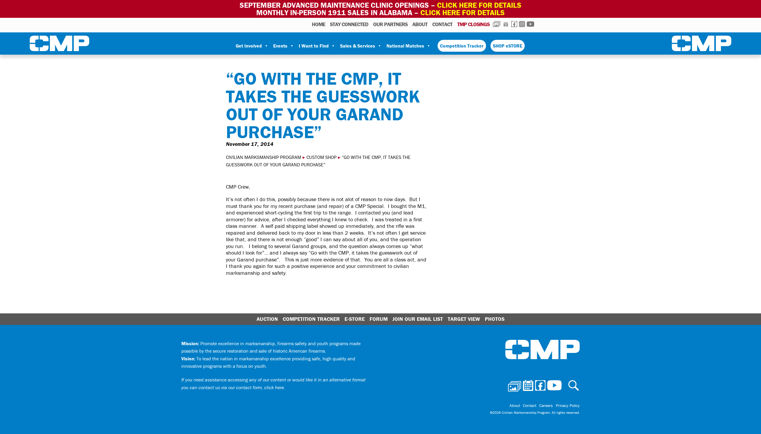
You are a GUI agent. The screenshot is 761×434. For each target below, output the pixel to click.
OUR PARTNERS (390, 24)
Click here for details (479, 5)
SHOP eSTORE (507, 46)
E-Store (355, 318)
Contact (442, 24)
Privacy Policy (568, 405)
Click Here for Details (462, 12)
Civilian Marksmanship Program (59, 44)
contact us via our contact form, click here (241, 387)
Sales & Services (357, 46)
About (419, 24)
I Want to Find (314, 46)
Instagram (522, 24)
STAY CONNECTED (349, 24)
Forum (379, 318)
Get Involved (249, 46)
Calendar (506, 24)
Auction (267, 318)
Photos (496, 24)
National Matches (405, 46)
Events (280, 46)
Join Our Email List (417, 318)
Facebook (514, 24)
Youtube (530, 24)
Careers (546, 405)
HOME (318, 24)
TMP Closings (473, 24)
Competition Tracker (462, 46)
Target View (464, 318)
